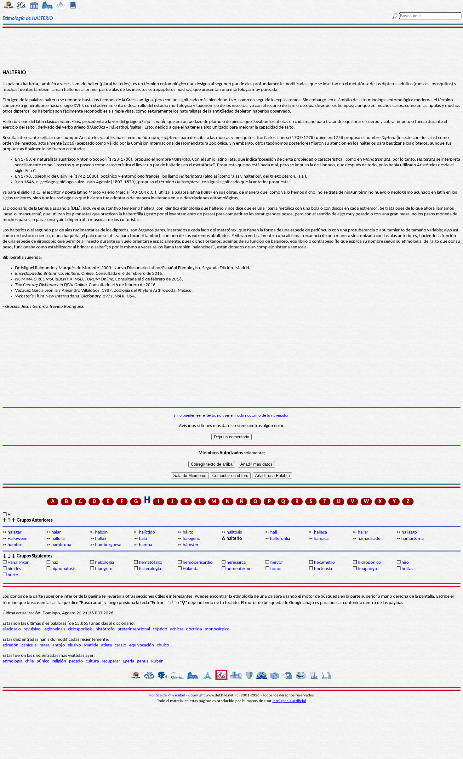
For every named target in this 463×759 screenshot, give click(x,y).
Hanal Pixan (19, 562)
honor (276, 569)
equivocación (141, 645)
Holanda (190, 569)
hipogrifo (103, 569)
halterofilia (280, 538)
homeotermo (239, 569)
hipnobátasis (63, 569)
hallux (100, 538)
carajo (120, 645)
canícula (29, 645)
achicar (176, 629)
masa (44, 645)
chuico (163, 645)
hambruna (61, 545)
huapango (367, 569)
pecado (76, 661)
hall (273, 532)
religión (59, 661)
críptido (160, 629)
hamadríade (368, 538)
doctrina (194, 629)
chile (29, 661)
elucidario (12, 629)
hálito (188, 532)
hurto (13, 575)
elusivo (74, 645)
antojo (58, 645)
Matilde (91, 645)
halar (56, 532)
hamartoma (412, 538)
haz (54, 562)
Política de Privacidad (167, 695)
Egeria (128, 661)
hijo (405, 562)
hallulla (58, 538)
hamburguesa (108, 545)
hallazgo (409, 532)
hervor (276, 562)
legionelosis (54, 629)
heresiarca (236, 562)
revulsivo (32, 629)
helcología (104, 562)
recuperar (111, 661)
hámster (190, 545)
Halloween (17, 538)
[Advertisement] (231, 48)
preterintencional (133, 629)
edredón (11, 645)
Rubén (157, 661)
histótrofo (105, 629)
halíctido (147, 532)
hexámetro (324, 562)
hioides (14, 569)
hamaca (321, 538)
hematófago (150, 562)
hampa (145, 545)
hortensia (323, 569)
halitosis (234, 532)
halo (143, 538)
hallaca (320, 532)
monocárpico (217, 629)
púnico (43, 661)
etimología (12, 661)
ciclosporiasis (80, 629)
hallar (363, 532)
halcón (101, 532)
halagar (14, 532)
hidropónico (369, 562)
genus (142, 661)
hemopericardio (198, 562)
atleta (106, 645)
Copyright (196, 695)
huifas (407, 569)
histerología (150, 569)
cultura (92, 661)
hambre (15, 545)
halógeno (191, 538)
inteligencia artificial (289, 701)
